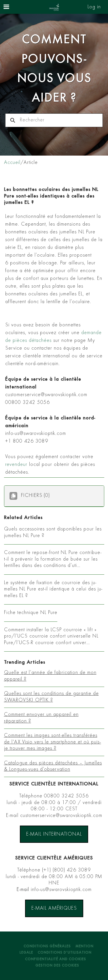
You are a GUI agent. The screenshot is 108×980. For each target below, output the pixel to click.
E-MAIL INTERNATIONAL (54, 834)
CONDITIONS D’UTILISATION (65, 953)
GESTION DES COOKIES (57, 966)
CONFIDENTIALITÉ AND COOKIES (55, 959)
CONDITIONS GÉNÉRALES (47, 946)
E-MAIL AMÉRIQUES (54, 908)
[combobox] (61, 120)
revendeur (16, 464)
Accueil (12, 162)
